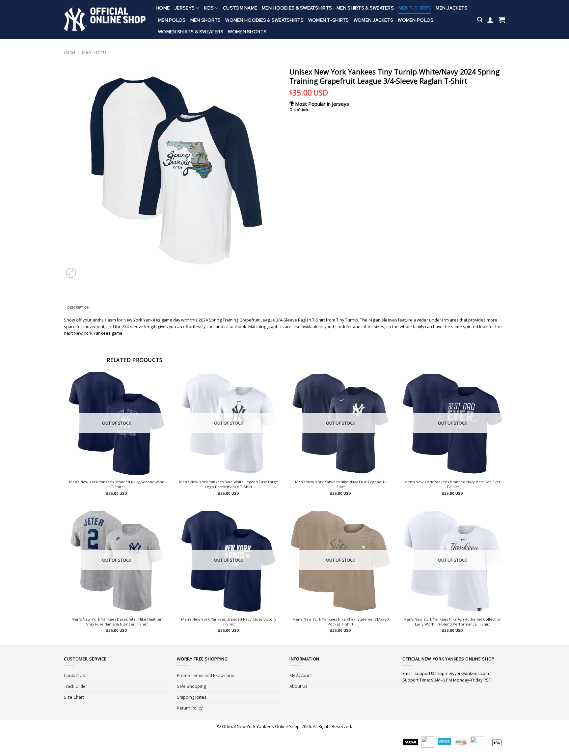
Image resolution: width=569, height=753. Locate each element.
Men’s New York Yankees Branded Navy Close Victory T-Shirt (228, 622)
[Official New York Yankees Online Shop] (105, 19)
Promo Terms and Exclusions (205, 675)
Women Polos (415, 20)
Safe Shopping (191, 686)
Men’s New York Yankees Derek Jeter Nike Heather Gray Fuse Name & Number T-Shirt (116, 622)
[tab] (78, 307)
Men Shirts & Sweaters (365, 8)
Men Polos (172, 20)
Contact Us (74, 675)
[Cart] (502, 20)
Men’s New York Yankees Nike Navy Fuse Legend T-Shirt (340, 484)
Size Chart (74, 697)
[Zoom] (71, 273)
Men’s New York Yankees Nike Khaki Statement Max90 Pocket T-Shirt (340, 622)
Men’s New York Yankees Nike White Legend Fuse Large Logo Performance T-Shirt (228, 484)
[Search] (479, 19)
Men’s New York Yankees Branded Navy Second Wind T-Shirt (116, 484)
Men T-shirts (414, 8)
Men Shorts (205, 20)
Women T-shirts (328, 20)
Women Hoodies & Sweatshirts (264, 20)
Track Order (75, 686)
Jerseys (184, 8)
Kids (209, 8)
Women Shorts (247, 32)
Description (78, 307)
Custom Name (240, 8)
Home (163, 8)
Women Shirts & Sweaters (190, 32)
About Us (298, 686)
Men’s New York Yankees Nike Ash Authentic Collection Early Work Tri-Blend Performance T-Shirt (452, 622)
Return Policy (190, 708)
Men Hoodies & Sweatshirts (297, 8)
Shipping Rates (191, 697)
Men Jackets (451, 8)
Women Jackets (373, 20)
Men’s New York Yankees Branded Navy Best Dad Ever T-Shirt (452, 484)
